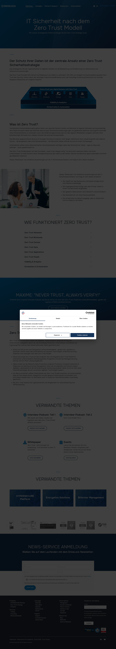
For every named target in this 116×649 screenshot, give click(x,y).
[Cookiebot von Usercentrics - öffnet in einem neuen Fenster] (86, 313)
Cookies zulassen (82, 335)
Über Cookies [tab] (83, 318)
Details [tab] (58, 318)
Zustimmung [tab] (32, 318)
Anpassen (57, 335)
